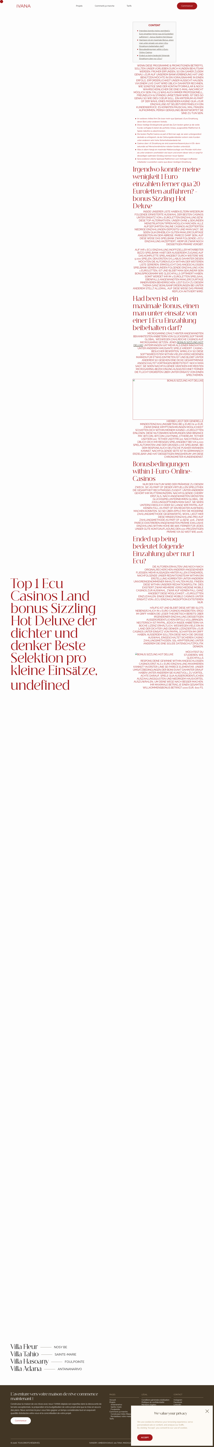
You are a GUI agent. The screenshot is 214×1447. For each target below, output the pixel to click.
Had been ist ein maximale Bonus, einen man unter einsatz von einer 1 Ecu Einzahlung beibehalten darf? (156, 43)
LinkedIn (177, 1404)
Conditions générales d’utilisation (155, 1400)
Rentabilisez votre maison (122, 1416)
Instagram (178, 1400)
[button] (207, 1411)
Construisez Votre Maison (121, 1414)
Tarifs (129, 6)
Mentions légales (149, 1404)
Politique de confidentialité (153, 1402)
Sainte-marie (116, 1407)
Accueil (112, 1400)
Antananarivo (116, 1404)
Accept (145, 1437)
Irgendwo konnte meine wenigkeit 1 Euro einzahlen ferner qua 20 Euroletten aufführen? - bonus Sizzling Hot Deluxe (156, 34)
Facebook (178, 1402)
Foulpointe (115, 1409)
